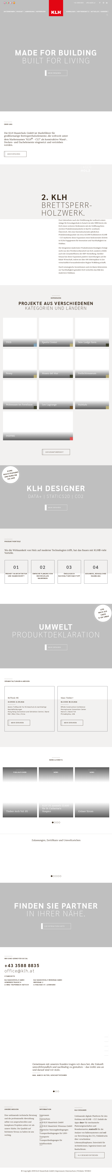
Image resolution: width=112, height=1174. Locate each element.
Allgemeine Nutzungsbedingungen (53, 1129)
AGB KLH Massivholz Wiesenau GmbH (55, 1126)
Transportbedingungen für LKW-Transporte (53, 1135)
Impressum (44, 1115)
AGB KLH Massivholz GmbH (51, 1122)
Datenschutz (44, 1119)
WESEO (88, 1171)
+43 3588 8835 (22, 965)
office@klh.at (20, 970)
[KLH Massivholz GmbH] (56, 8)
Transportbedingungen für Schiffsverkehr (50, 1142)
